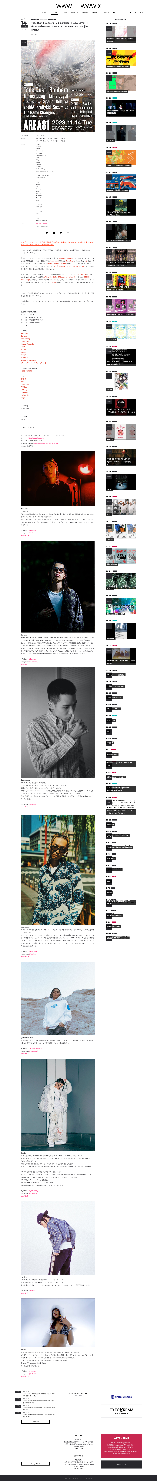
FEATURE (74, 12)
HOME (44, 12)
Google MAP (35, 1464)
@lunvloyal (33, 954)
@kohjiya (32, 1290)
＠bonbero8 (32, 659)
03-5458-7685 (78, 1448)
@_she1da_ (33, 1374)
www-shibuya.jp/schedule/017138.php (45, 443)
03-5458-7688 (78, 1469)
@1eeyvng (32, 804)
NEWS (65, 12)
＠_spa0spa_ (33, 1191)
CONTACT (105, 12)
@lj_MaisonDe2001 (35, 1048)
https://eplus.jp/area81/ (42, 223)
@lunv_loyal (33, 951)
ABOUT (94, 12)
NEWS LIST (35, 1422)
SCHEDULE (54, 12)
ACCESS (85, 12)
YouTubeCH (25, 535)
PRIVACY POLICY (121, 1464)
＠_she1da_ (33, 1371)
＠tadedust (32, 530)
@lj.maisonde (33, 1051)
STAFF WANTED (78, 1394)
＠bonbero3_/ (33, 662)
